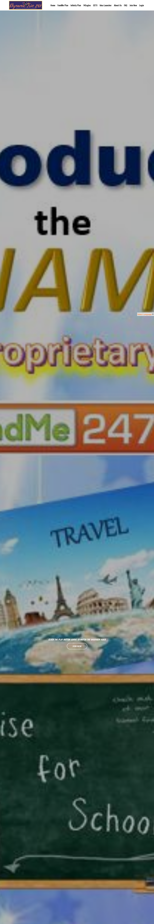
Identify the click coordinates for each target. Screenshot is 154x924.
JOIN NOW (77, 646)
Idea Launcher (106, 5)
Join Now (133, 5)
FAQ (125, 5)
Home (53, 5)
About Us (118, 5)
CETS (95, 5)
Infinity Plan (76, 5)
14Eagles (87, 5)
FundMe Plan (62, 5)
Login (141, 5)
